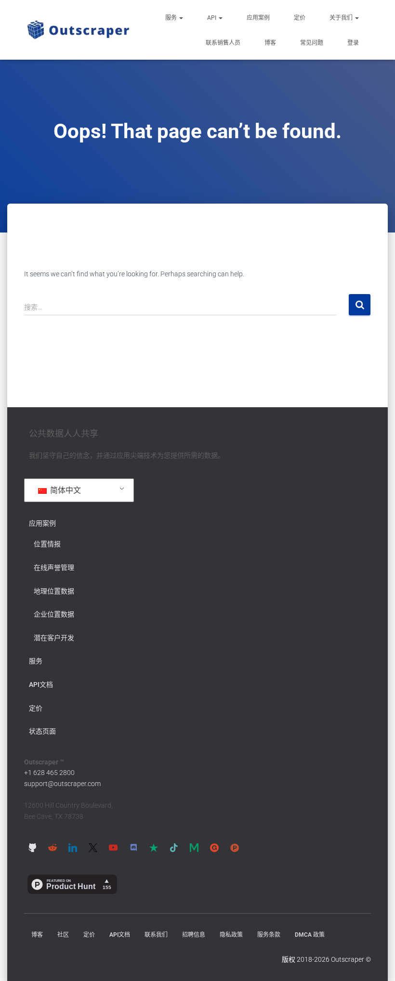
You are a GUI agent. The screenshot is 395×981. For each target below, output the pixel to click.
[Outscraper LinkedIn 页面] (73, 847)
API (212, 17)
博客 (270, 42)
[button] (180, 17)
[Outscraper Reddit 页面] (52, 847)
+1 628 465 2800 (49, 772)
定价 (299, 17)
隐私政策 (231, 934)
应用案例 (258, 17)
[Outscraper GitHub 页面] (32, 847)
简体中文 (64, 490)
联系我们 (156, 934)
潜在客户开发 (54, 638)
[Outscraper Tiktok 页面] (174, 847)
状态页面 (42, 731)
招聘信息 (193, 934)
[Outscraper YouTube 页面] (113, 847)
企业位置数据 (54, 614)
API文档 (41, 684)
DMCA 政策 (310, 934)
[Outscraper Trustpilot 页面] (153, 847)
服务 (171, 17)
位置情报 (47, 544)
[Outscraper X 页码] (93, 847)
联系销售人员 (223, 42)
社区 (63, 934)
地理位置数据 (54, 591)
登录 (353, 42)
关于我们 (341, 17)
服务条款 (268, 934)
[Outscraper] (78, 30)
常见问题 (311, 42)
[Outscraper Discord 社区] (133, 847)
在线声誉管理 (54, 567)
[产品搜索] (234, 847)
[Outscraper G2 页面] (214, 847)
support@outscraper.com (62, 783)
